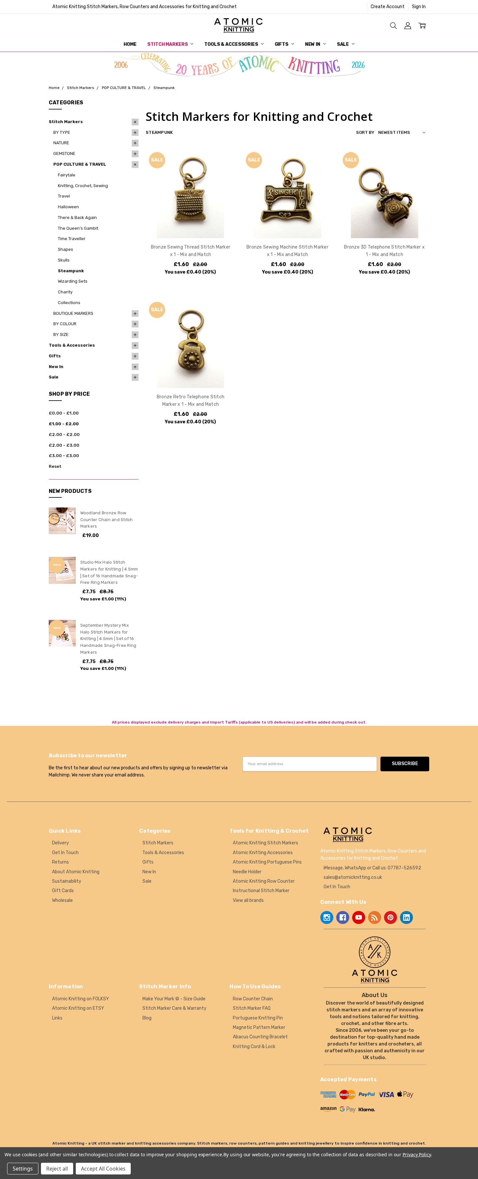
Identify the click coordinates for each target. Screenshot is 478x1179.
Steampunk (71, 270)
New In (313, 44)
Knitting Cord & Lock (254, 1046)
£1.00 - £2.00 (64, 423)
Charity (65, 291)
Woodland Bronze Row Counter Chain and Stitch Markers (106, 519)
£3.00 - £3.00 (64, 455)
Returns (60, 862)
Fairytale (66, 175)
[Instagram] (326, 917)
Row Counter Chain (253, 999)
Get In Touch (65, 852)
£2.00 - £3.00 (64, 445)
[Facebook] (342, 917)
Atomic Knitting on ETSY (78, 1008)
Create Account (388, 6)
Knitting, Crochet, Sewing (83, 185)
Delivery (60, 843)
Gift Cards (63, 890)
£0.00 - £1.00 (64, 413)
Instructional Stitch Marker (261, 890)
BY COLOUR (64, 323)
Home (130, 44)
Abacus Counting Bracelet (260, 1037)
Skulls (64, 260)
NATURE (61, 142)
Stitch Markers (168, 44)
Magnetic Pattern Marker (259, 1027)
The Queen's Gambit (78, 228)
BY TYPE (61, 132)
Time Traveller (72, 238)
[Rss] (374, 917)
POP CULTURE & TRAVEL (79, 164)
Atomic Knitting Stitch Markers (265, 843)
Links (57, 1018)
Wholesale (62, 900)
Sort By (365, 132)
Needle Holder (247, 872)
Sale (343, 44)
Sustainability (66, 881)
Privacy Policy (417, 1154)
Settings (23, 1168)
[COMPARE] (223, 170)
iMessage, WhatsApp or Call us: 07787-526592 (372, 868)
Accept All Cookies (103, 1168)
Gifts (282, 44)
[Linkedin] (406, 917)
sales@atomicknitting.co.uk (353, 877)
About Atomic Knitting (76, 872)
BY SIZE (61, 334)
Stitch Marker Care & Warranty (174, 1008)
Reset (55, 466)
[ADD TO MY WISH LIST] (223, 181)
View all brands (248, 900)
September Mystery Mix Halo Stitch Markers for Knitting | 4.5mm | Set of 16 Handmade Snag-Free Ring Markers (108, 639)
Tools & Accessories (231, 44)
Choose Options (190, 224)
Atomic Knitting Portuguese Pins (267, 862)
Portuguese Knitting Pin (258, 1018)
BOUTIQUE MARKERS (73, 313)
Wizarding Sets (72, 281)
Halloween (68, 206)
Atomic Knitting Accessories (263, 852)
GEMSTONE (64, 153)
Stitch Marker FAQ (252, 1008)
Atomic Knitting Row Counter (264, 881)
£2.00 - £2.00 (64, 434)
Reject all (57, 1168)
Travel (64, 196)
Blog (147, 1018)
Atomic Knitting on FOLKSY (80, 999)
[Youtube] (358, 917)
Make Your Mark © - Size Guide (174, 999)
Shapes (65, 249)
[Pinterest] (390, 917)
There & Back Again (77, 217)
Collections (69, 302)
